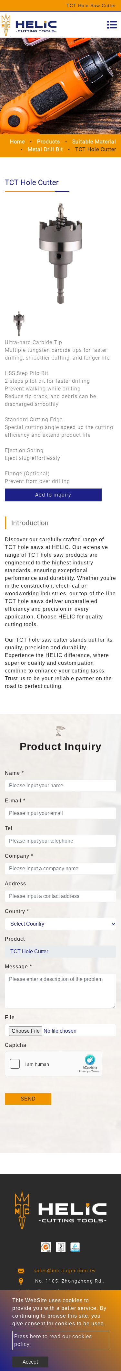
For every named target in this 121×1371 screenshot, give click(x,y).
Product (15, 939)
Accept (30, 1362)
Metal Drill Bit (45, 149)
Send (28, 1098)
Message (18, 966)
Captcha (15, 1045)
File (10, 1017)
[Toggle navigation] (112, 24)
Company (19, 856)
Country (17, 911)
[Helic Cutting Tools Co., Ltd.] (29, 25)
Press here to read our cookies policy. (53, 1340)
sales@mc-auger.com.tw (65, 1270)
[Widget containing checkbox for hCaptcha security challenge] (53, 1064)
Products (48, 142)
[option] (60, 252)
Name (14, 773)
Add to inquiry (53, 495)
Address (15, 883)
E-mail (15, 800)
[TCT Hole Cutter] (60, 252)
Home (17, 142)
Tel (9, 828)
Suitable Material (94, 142)
